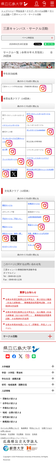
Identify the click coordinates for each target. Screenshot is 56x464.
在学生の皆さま (10, 403)
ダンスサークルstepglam (36, 130)
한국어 (27, 434)
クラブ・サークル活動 (37, 11)
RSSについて (35, 428)
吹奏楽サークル (34, 204)
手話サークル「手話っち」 (12, 219)
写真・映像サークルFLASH (38, 233)
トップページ (7, 11)
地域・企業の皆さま (12, 412)
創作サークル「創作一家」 (12, 233)
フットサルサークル (10, 159)
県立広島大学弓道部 (10, 169)
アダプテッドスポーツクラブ (38, 158)
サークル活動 (10, 336)
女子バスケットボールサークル (38, 114)
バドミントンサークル (10, 125)
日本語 (34, 434)
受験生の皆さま (10, 399)
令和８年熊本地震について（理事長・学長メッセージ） (28, 326)
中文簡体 (11, 434)
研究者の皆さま (10, 417)
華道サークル (33, 225)
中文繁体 (20, 434)
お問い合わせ (6, 431)
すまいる (31, 245)
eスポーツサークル (9, 247)
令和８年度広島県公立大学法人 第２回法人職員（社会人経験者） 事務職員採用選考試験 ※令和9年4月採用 (28, 302)
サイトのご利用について (10, 428)
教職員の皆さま (10, 422)
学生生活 (20, 11)
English (3, 434)
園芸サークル (7, 205)
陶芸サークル (7, 227)
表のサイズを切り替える (28, 81)
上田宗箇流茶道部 (34, 217)
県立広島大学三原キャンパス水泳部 (40, 169)
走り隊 (4, 149)
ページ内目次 (28, 38)
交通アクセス (47, 428)
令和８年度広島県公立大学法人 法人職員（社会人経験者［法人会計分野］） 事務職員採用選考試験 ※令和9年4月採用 (28, 315)
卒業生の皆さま (10, 408)
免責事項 (24, 428)
